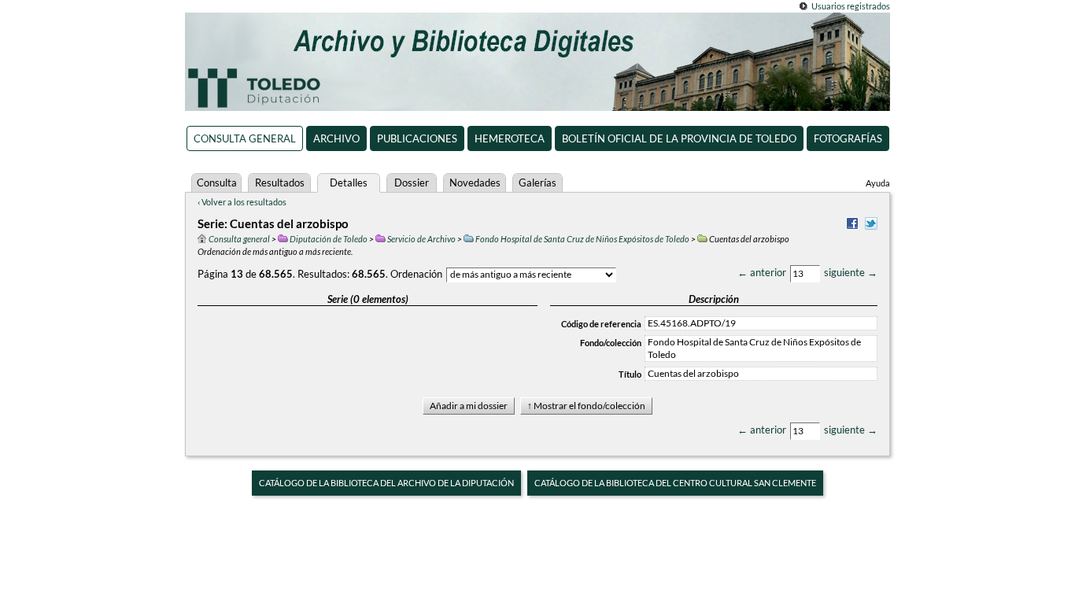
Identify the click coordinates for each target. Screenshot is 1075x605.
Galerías (537, 182)
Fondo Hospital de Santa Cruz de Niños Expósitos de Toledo (582, 239)
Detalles (349, 182)
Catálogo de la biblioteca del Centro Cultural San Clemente (675, 483)
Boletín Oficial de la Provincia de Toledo (679, 138)
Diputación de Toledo (329, 239)
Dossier (411, 182)
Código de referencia (601, 324)
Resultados (280, 182)
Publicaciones (417, 138)
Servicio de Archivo (421, 239)
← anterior (761, 272)
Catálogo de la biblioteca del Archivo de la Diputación (386, 483)
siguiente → (850, 272)
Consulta (217, 182)
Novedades (475, 182)
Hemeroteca (510, 138)
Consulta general (245, 138)
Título (630, 374)
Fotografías (848, 138)
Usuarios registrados (850, 6)
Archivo (336, 138)
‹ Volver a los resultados (242, 202)
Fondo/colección (610, 343)
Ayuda (878, 183)
